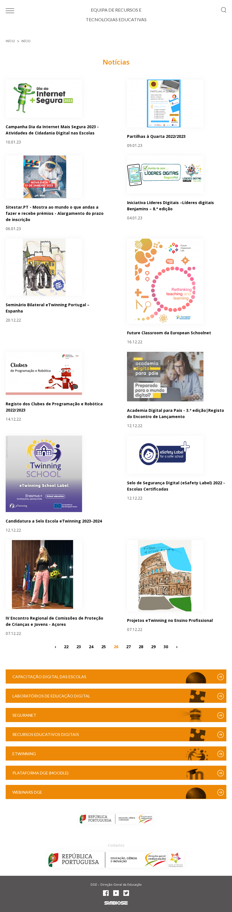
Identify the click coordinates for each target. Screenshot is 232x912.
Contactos (116, 845)
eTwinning (24, 753)
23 (78, 646)
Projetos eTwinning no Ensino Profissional (170, 620)
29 (153, 646)
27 (128, 646)
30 (166, 646)
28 (141, 646)
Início (10, 41)
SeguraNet (24, 715)
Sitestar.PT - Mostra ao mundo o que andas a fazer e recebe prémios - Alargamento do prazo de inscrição (55, 213)
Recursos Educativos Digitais (45, 734)
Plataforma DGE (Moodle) (40, 772)
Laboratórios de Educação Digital (51, 695)
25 (103, 646)
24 (91, 646)
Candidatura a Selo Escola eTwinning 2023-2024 (54, 521)
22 (66, 646)
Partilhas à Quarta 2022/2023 (156, 136)
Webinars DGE (27, 792)
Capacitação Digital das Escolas (49, 676)
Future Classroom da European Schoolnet (169, 332)
